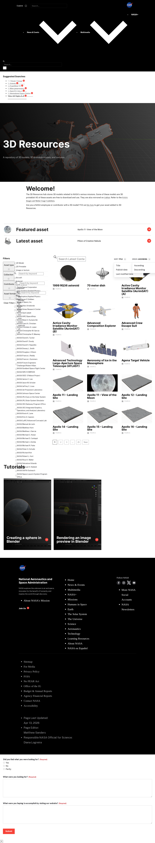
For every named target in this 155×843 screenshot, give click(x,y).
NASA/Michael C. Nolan (26, 435)
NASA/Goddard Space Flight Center (31, 368)
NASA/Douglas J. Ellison (26, 352)
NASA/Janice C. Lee (25, 379)
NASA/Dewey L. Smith (25, 348)
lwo (19, 315)
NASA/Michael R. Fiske (26, 446)
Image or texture (22, 270)
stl (19, 329)
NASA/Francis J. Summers (27, 359)
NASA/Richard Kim (24, 453)
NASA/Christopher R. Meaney (28, 334)
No (7, 766)
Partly (8, 769)
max (20, 318)
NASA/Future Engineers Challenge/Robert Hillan (26, 364)
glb (19, 308)
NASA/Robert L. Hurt (25, 456)
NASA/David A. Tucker (26, 338)
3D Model (20, 263)
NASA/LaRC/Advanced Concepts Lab (32, 421)
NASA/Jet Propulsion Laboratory (29, 390)
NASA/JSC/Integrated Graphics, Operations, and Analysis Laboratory (31, 409)
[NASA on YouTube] (134, 583)
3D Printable (21, 267)
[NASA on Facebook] (119, 583)
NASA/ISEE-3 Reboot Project (28, 376)
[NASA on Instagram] (124, 583)
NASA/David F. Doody (25, 341)
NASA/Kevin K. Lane (25, 413)
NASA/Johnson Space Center (28, 393)
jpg (19, 311)
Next (85, 442)
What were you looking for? (19, 777)
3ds (19, 297)
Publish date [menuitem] (121, 270)
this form (90, 205)
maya (20, 322)
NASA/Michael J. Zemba (26, 442)
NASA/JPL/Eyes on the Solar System (31, 397)
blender (21, 300)
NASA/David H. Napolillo (26, 345)
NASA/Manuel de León (26, 424)
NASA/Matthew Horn (25, 428)
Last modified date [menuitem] (124, 274)
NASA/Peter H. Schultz (26, 449)
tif (19, 333)
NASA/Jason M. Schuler (26, 383)
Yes (7, 763)
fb (19, 304)
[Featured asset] (149, 229)
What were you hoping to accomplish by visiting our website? (34, 803)
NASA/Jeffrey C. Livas (25, 386)
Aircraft (19, 278)
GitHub (107, 198)
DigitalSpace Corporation (27, 287)
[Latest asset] (149, 241)
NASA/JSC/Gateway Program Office (31, 404)
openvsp (21, 325)
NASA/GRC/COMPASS (26, 372)
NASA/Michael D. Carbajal (27, 438)
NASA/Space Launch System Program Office (32, 475)
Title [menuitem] (118, 265)
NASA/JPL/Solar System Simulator (30, 401)
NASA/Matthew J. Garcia (26, 431)
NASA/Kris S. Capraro (25, 417)
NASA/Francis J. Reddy (26, 356)
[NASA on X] (129, 583)
